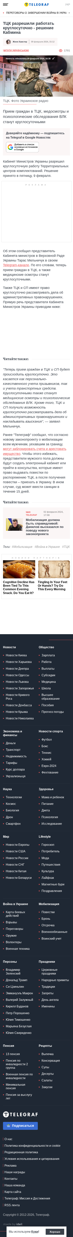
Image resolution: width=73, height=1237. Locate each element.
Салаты (47, 1080)
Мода (45, 858)
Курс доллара (15, 769)
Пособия (48, 705)
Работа (46, 661)
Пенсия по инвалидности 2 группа (17, 1064)
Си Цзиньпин (15, 986)
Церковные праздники (49, 971)
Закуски (47, 1087)
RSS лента (12, 1205)
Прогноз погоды (53, 711)
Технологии (14, 797)
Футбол (47, 739)
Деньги (11, 743)
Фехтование (50, 772)
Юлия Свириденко (18, 1032)
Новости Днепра (17, 668)
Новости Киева (16, 655)
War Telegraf (31, 513)
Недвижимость (16, 756)
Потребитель (51, 851)
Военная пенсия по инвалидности (19, 1076)
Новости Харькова (19, 661)
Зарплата (48, 655)
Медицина (49, 681)
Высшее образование (51, 696)
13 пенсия (13, 1054)
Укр (67, 4)
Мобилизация (49, 904)
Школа (46, 688)
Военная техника (18, 948)
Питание (48, 803)
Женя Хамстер (20, 42)
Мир (6, 836)
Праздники (47, 961)
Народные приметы (55, 980)
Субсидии (48, 675)
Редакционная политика (21, 1152)
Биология (12, 810)
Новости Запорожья (20, 688)
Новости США (15, 851)
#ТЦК (66, 546)
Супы (45, 1067)
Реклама (10, 1165)
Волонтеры (14, 942)
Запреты (48, 993)
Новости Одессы (17, 675)
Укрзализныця (15, 776)
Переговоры (14, 928)
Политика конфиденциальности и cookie (32, 1145)
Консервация (51, 1060)
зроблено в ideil (13, 1224)
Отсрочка (48, 925)
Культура (48, 871)
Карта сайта (12, 1191)
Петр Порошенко (17, 1013)
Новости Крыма (17, 711)
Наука (7, 789)
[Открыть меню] (5, 4)
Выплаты (48, 668)
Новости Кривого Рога (18, 696)
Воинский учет (51, 938)
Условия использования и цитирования (31, 1158)
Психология (50, 817)
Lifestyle (45, 836)
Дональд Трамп (16, 980)
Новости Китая (16, 871)
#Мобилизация (22, 546)
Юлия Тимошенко (18, 1019)
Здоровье (46, 789)
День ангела (50, 999)
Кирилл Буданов (17, 1006)
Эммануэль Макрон (19, 993)
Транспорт (13, 749)
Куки (34, 1231)
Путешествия (51, 864)
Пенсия (8, 1045)
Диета (46, 810)
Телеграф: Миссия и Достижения (27, 1198)
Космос (11, 803)
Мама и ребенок (53, 797)
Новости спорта (51, 731)
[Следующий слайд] (69, 13)
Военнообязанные (54, 931)
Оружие (11, 935)
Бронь (46, 918)
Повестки (48, 912)
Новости (9, 647)
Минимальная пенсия (15, 1086)
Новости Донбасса (19, 705)
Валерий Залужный (19, 999)
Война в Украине (15, 904)
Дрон (9, 817)
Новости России (17, 858)
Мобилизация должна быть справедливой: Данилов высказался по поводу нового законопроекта (44, 527)
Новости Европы (17, 844)
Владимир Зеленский (13, 971)
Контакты (10, 1178)
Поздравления (52, 891)
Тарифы (11, 762)
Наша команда (14, 1185)
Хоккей (46, 759)
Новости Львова (17, 681)
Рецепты (45, 1045)
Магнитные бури (53, 884)
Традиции (48, 986)
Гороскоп (48, 844)
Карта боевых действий (15, 914)
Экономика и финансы (12, 733)
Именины (48, 1006)
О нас (8, 1139)
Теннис (46, 752)
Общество (46, 647)
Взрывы (11, 922)
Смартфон (13, 823)
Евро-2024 (49, 765)
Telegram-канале (16, 265)
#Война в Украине (47, 546)
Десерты (48, 1073)
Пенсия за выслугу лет (19, 1096)
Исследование (52, 823)
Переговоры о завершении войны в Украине (38, 12)
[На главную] (36, 4)
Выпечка (48, 1054)
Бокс (45, 746)
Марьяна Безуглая (19, 1026)
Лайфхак (48, 877)
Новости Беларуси (19, 877)
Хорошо (55, 1231)
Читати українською (16, 50)
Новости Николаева (20, 718)
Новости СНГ (15, 864)
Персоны (10, 961)
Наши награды (14, 1172)
